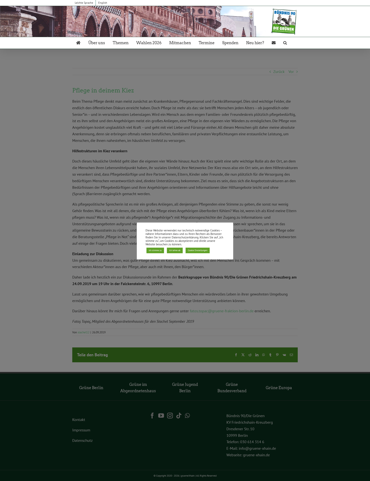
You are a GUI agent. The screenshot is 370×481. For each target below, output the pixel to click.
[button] (285, 43)
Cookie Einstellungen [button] (197, 250)
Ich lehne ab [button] (174, 250)
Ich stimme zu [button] (155, 250)
